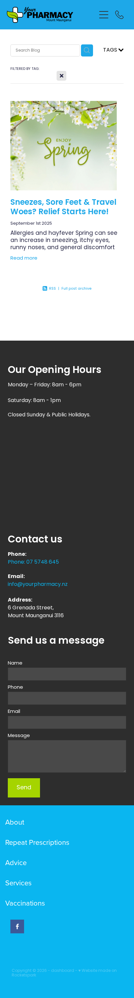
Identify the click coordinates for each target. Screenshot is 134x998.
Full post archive (76, 289)
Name (15, 663)
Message (19, 735)
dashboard (62, 971)
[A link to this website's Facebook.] (17, 926)
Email (14, 711)
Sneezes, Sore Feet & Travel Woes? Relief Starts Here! (63, 207)
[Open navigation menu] (104, 15)
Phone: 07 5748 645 (33, 562)
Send (24, 788)
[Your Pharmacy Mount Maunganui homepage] (51, 15)
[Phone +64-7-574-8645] (119, 15)
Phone (15, 687)
